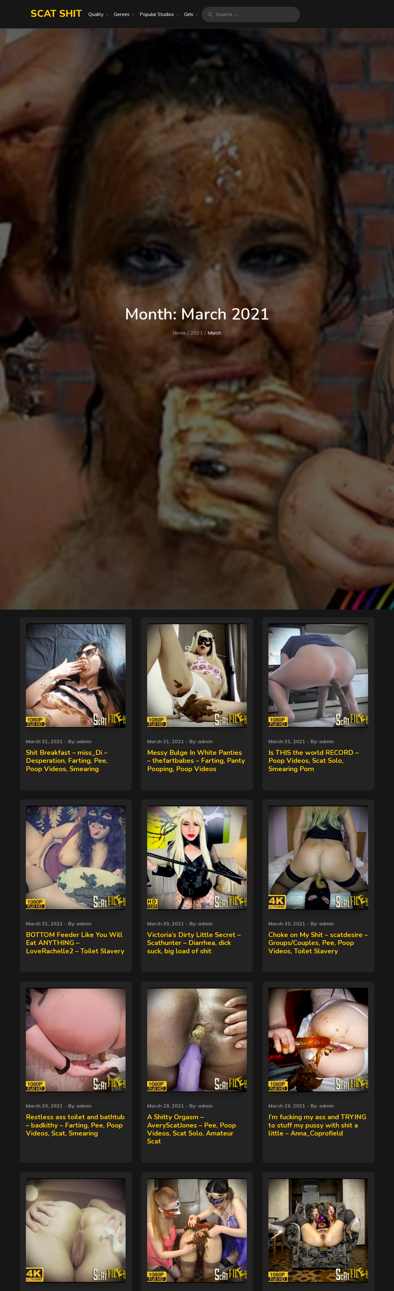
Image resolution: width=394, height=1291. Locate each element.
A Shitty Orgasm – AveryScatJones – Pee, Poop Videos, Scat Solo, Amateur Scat (191, 1129)
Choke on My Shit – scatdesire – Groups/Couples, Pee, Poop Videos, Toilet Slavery (318, 943)
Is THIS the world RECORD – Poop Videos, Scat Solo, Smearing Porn (313, 761)
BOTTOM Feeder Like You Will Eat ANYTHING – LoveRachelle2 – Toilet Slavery (75, 943)
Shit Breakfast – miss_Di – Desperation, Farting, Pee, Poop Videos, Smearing (67, 761)
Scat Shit (56, 13)
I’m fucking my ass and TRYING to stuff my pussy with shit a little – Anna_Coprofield (317, 1125)
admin (84, 741)
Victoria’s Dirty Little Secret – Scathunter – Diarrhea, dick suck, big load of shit (194, 943)
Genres (122, 14)
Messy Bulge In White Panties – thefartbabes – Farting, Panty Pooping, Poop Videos (196, 761)
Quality (96, 14)
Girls (188, 14)
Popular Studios (157, 14)
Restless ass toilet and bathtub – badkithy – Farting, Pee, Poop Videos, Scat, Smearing (75, 1125)
